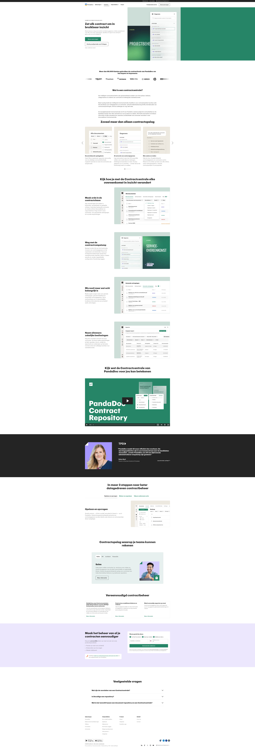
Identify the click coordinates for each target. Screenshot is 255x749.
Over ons (139, 719)
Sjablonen (104, 721)
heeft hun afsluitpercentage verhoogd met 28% (106, 655)
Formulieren (87, 726)
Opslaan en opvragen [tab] (110, 496)
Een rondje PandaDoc (107, 719)
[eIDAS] (169, 740)
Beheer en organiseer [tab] (125, 496)
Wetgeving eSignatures (107, 729)
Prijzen (122, 4)
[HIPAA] (161, 740)
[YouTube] (153, 745)
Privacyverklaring (164, 649)
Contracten (87, 729)
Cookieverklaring (104, 745)
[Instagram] (150, 745)
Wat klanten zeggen (106, 726)
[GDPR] (166, 740)
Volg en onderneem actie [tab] (141, 496)
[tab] (98, 556)
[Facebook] (144, 745)
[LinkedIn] (141, 745)
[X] (147, 745)
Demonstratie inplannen (148, 645)
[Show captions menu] (158, 424)
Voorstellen (87, 719)
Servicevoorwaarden (154, 649)
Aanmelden (152, 1)
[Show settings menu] (165, 424)
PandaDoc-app (123, 724)
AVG (109, 745)
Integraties (104, 733)
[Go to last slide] (82, 143)
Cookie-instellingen (114, 745)
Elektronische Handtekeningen (92, 721)
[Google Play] (89, 740)
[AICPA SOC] (164, 740)
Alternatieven (105, 731)
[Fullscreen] (168, 424)
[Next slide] (172, 143)
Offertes (87, 724)
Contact (138, 721)
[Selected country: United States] (150, 641)
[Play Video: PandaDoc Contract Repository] (127, 400)
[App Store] (99, 740)
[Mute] (161, 424)
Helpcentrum (145, 1)
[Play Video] (86, 424)
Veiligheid (122, 721)
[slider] (124, 424)
